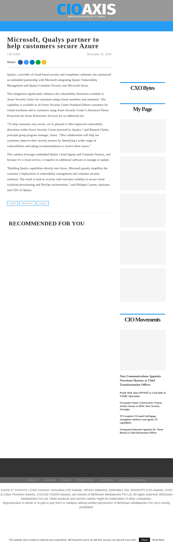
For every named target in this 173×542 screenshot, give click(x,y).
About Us (32, 480)
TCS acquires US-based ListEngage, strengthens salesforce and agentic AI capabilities (138, 419)
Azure (12, 203)
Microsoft (27, 203)
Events (152, 36)
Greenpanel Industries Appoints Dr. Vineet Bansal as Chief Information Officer (141, 431)
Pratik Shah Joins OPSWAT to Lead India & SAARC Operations (143, 394)
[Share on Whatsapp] (39, 62)
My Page (137, 36)
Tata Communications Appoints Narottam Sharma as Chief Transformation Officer (140, 380)
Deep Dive (26, 36)
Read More (158, 540)
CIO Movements (115, 36)
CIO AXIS (13, 54)
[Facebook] (137, 467)
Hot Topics (69, 36)
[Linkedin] (147, 467)
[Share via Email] (44, 62)
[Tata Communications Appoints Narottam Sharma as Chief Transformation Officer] (143, 350)
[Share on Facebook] (21, 62)
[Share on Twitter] (27, 62)
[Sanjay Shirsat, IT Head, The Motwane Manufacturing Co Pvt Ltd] (143, 173)
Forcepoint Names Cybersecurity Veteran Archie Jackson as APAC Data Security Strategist (141, 406)
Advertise (50, 480)
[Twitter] (142, 467)
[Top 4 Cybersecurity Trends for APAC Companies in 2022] (143, 210)
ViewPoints (48, 36)
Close (144, 539)
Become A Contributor (133, 480)
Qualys (42, 203)
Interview (92, 36)
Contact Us (106, 480)
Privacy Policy (85, 480)
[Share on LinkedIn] (33, 62)
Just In (10, 36)
